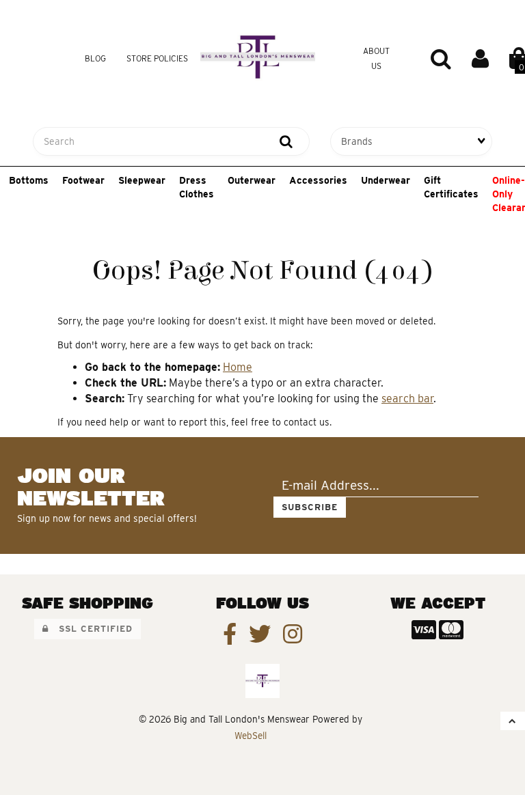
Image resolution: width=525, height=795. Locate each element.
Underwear (385, 180)
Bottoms (29, 180)
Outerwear (251, 180)
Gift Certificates (451, 187)
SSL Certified (91, 629)
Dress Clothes (196, 187)
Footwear (83, 180)
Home (237, 367)
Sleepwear (141, 180)
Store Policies (157, 58)
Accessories (318, 180)
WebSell (250, 735)
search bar (407, 398)
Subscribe (310, 507)
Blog (95, 58)
